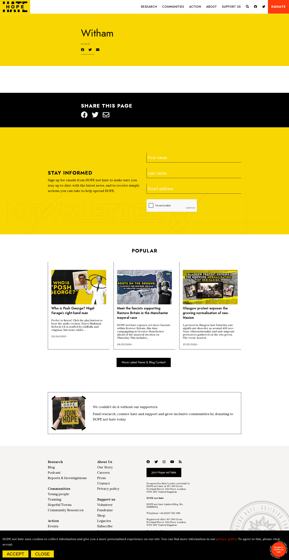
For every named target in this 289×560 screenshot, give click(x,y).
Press (101, 478)
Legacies (104, 521)
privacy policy (226, 539)
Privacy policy (108, 488)
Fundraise (105, 510)
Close (42, 553)
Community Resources (66, 510)
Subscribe (105, 526)
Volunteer (105, 505)
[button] (149, 7)
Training (54, 499)
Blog (51, 467)
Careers (103, 472)
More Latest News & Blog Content (144, 362)
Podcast (54, 472)
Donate (278, 7)
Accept (15, 553)
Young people (58, 494)
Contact (103, 483)
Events (53, 526)
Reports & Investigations (67, 478)
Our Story (105, 467)
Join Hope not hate (164, 472)
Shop (101, 515)
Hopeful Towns (60, 505)
